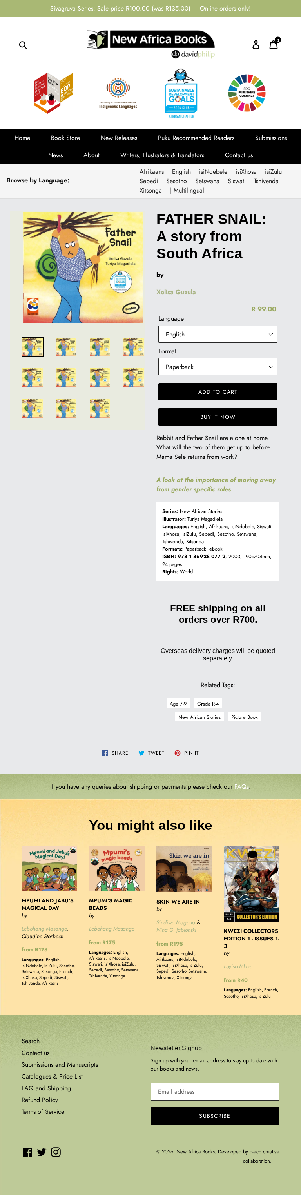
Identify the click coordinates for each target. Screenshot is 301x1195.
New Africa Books (195, 1151)
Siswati (237, 181)
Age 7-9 (178, 704)
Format (167, 351)
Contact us (239, 155)
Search (31, 1041)
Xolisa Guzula (176, 291)
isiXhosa (246, 171)
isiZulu (273, 171)
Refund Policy (40, 1099)
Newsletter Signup (176, 1048)
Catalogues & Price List (52, 1076)
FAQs (241, 786)
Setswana (207, 181)
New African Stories (199, 717)
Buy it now (218, 417)
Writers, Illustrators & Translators (162, 155)
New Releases (119, 137)
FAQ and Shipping (46, 1088)
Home (22, 137)
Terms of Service (43, 1111)
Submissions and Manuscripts (60, 1064)
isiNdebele (213, 171)
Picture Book (244, 717)
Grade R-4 (208, 704)
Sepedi (149, 181)
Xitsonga (151, 190)
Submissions (271, 137)
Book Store (65, 137)
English (181, 171)
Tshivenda (266, 181)
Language (171, 318)
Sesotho (176, 181)
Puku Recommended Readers (196, 137)
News (55, 155)
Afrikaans (152, 171)
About (91, 155)
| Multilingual (187, 190)
